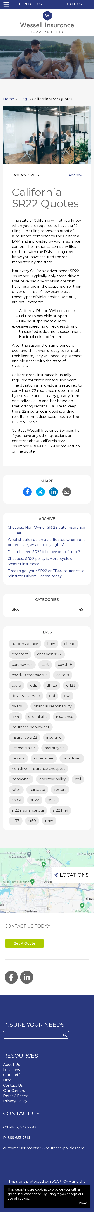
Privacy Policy (15, 1101)
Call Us (74, 4)
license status (23, 748)
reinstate (37, 789)
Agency (75, 175)
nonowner (21, 779)
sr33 (15, 821)
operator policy (52, 779)
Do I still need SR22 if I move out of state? (44, 552)
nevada (18, 758)
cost (45, 665)
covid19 (62, 675)
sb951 (16, 800)
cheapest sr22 (49, 654)
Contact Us (30, 4)
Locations (74, 875)
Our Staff (11, 1075)
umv (49, 821)
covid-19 (65, 665)
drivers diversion (26, 696)
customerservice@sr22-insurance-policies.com (43, 1148)
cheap (69, 644)
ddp (33, 685)
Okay (82, 1203)
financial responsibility (53, 706)
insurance (64, 717)
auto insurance (25, 644)
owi (78, 779)
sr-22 (34, 800)
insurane (53, 737)
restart (60, 789)
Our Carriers (14, 1091)
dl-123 (52, 685)
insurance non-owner (30, 727)
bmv (51, 644)
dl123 (70, 685)
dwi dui (18, 706)
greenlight (37, 717)
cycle (16, 685)
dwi (67, 696)
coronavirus (22, 665)
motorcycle (55, 748)
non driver (72, 758)
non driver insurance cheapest (38, 769)
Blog (7, 1080)
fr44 (15, 717)
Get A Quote (24, 943)
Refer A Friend (16, 1096)
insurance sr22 (24, 737)
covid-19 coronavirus (29, 675)
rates (16, 789)
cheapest (20, 654)
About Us (11, 1065)
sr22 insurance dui (28, 810)
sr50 (32, 821)
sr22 (52, 800)
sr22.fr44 (60, 810)
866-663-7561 (18, 1138)
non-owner (44, 758)
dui (52, 696)
